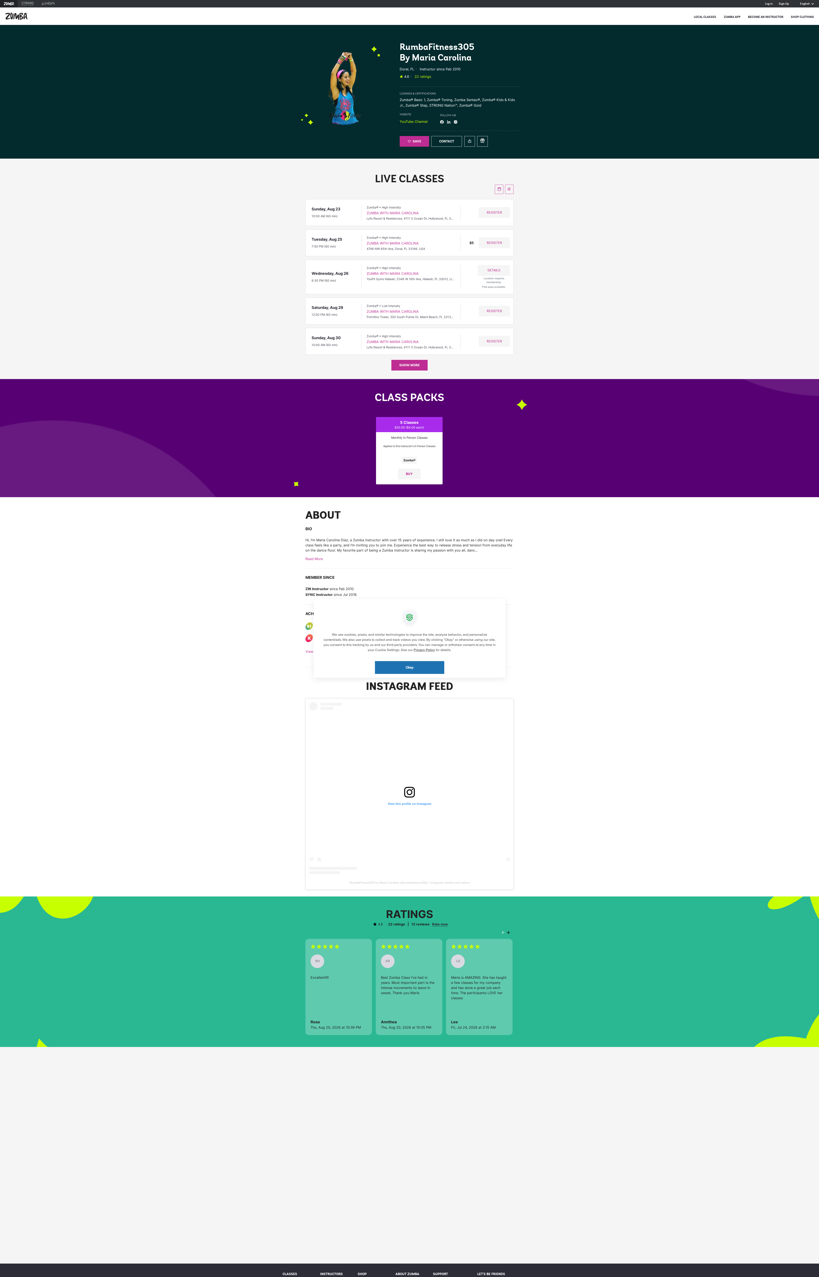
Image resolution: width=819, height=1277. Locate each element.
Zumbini (48, 3)
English (805, 4)
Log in (769, 4)
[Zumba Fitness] (16, 16)
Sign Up (784, 4)
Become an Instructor (765, 17)
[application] (409, 638)
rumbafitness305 (415, 882)
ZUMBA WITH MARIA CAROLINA (393, 213)
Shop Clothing (802, 17)
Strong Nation (28, 3)
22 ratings (423, 76)
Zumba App (732, 17)
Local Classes (705, 17)
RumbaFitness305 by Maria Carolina (374, 882)
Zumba (9, 3)
